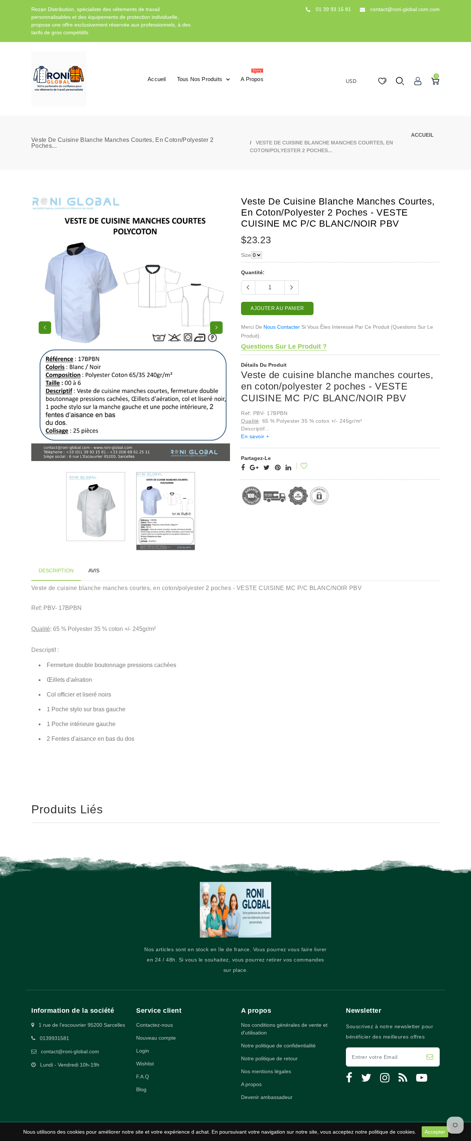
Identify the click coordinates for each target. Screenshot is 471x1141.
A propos (251, 1084)
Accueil (422, 135)
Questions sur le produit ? (284, 346)
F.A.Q (142, 1076)
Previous (45, 327)
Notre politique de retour (269, 1058)
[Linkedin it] (288, 468)
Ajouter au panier (277, 308)
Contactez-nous (154, 1025)
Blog (141, 1089)
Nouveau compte (156, 1038)
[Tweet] (266, 468)
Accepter (435, 1132)
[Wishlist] (299, 467)
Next (216, 327)
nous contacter (281, 327)
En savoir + (255, 436)
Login (142, 1051)
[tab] (56, 570)
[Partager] (243, 468)
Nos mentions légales (266, 1071)
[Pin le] (277, 468)
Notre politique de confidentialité (278, 1045)
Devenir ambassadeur (267, 1097)
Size (246, 255)
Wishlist (145, 1064)
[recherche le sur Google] (254, 468)
